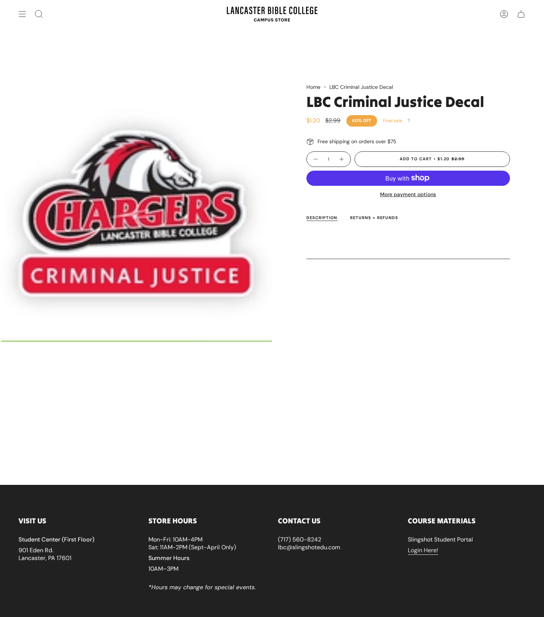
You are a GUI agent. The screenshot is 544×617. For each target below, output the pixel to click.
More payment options (408, 194)
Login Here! (423, 550)
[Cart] (521, 14)
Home (313, 87)
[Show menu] (22, 14)
